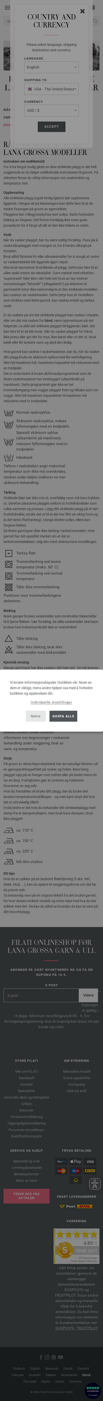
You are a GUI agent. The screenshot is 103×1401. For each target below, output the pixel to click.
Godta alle (63, 716)
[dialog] (51, 700)
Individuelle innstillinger (51, 702)
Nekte (36, 716)
